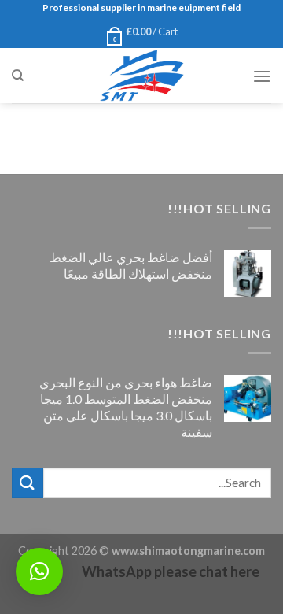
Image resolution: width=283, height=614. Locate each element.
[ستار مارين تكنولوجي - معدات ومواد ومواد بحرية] (141, 75)
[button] (39, 571)
